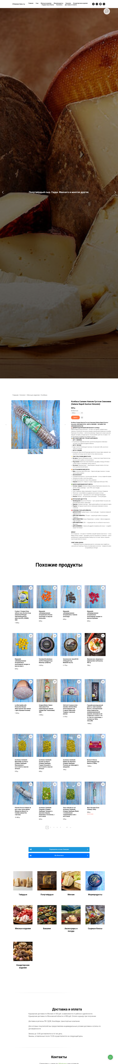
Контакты (59, 5)
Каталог (23, 395)
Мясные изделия (46, 3)
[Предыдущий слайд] (6, 424)
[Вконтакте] (104, 4)
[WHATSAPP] (100, 4)
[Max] (93, 4)
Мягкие (71, 894)
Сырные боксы (95, 928)
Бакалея (68, 3)
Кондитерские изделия (80, 3)
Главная (30, 3)
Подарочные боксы (48, 5)
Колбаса (44, 395)
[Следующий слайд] (65, 424)
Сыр (37, 3)
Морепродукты (58, 3)
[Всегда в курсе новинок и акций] (97, 4)
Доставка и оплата (71, 5)
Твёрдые (23, 894)
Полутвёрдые (47, 894)
